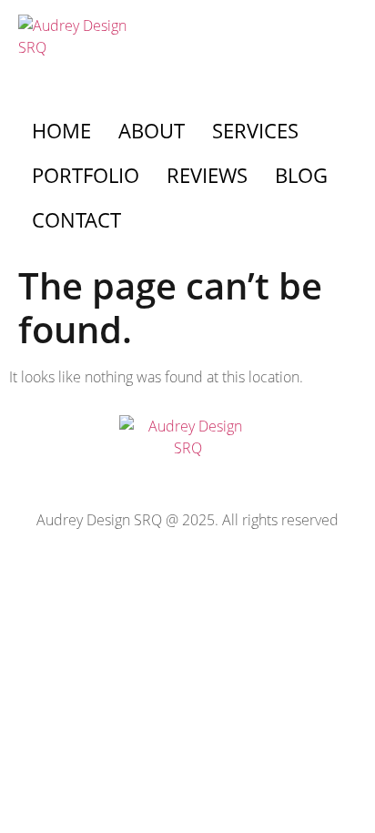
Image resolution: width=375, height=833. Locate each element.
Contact (76, 219)
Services (255, 130)
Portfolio (85, 174)
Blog (301, 174)
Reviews (207, 174)
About (151, 130)
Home (61, 130)
